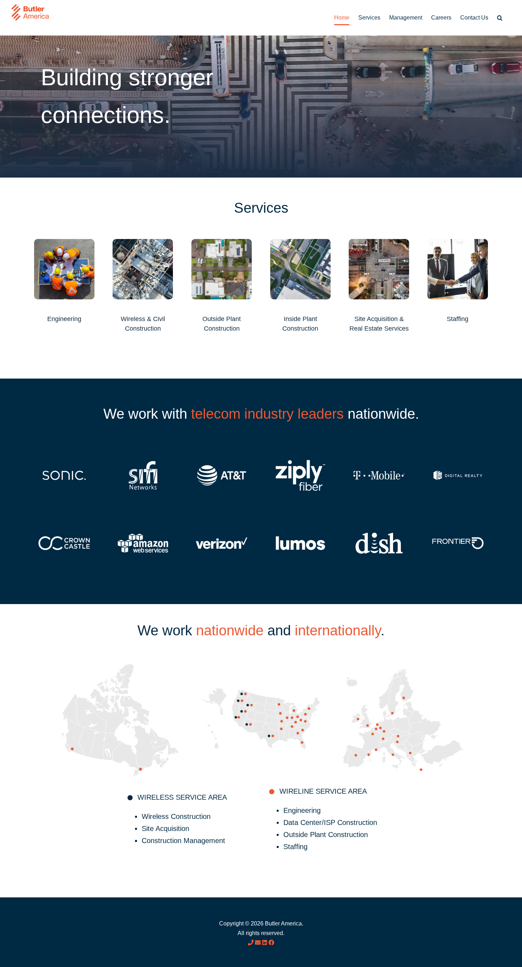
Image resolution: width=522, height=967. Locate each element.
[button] (499, 18)
